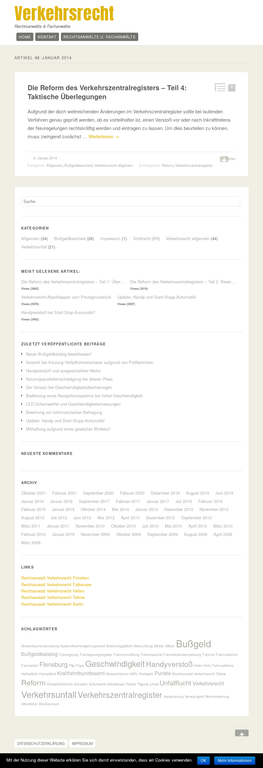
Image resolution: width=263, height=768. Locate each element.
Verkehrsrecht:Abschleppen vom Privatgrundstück (66, 297)
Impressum (110, 238)
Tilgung (142, 684)
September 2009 (162, 534)
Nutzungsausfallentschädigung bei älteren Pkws (69, 379)
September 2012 (196, 517)
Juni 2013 (82, 517)
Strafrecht (142, 238)
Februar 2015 (33, 509)
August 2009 (195, 534)
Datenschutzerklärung (41, 743)
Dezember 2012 (160, 517)
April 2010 (197, 526)
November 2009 (95, 534)
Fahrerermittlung (127, 654)
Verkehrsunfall (34, 247)
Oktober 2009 (128, 534)
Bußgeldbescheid (78, 165)
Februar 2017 (128, 501)
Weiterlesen (104, 136)
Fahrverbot (29, 665)
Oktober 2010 (123, 526)
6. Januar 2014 (45, 157)
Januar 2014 (146, 509)
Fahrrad (208, 654)
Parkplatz (146, 673)
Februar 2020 (132, 493)
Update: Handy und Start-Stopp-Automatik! (156, 297)
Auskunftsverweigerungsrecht (82, 645)
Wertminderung (217, 696)
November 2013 (213, 509)
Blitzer (170, 645)
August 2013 (32, 517)
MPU (134, 673)
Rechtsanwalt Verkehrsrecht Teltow (53, 597)
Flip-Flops (76, 665)
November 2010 (90, 526)
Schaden (81, 684)
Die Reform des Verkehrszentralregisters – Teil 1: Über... (72, 282)
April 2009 (223, 534)
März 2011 (30, 526)
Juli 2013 (59, 517)
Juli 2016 (183, 501)
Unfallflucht (175, 682)
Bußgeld (193, 643)
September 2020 (98, 493)
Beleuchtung (143, 645)
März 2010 (223, 526)
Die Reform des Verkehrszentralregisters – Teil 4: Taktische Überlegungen (107, 92)
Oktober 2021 (33, 493)
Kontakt (47, 36)
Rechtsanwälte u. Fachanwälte (99, 36)
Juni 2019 (224, 493)
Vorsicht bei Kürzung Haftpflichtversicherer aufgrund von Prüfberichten (89, 362)
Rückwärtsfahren (60, 684)
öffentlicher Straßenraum (40, 703)
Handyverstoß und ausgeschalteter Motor (63, 371)
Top (237, 733)
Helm (198, 665)
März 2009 (30, 542)
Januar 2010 (63, 534)
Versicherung (173, 696)
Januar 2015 (63, 509)
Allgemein (55, 165)
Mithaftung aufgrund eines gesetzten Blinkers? (68, 429)
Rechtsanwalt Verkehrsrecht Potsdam (55, 578)
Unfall (154, 684)
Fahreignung (69, 654)
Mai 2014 (120, 509)
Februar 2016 (210, 501)
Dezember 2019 (165, 493)
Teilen (230, 158)
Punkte (163, 673)
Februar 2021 (64, 493)
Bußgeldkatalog (39, 654)
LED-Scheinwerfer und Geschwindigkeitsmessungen (73, 404)
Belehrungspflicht (119, 645)
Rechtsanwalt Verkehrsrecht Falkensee (56, 584)
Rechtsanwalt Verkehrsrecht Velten (52, 591)
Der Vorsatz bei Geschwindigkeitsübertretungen (69, 387)
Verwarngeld (194, 696)
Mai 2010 (173, 526)
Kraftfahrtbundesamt (81, 673)
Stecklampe (116, 684)
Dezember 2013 (178, 509)
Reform (167, 165)
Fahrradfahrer (227, 654)
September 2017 (94, 501)
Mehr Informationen (235, 760)
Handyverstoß (169, 663)
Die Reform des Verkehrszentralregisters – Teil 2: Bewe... (182, 282)
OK (203, 760)
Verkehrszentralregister (194, 165)
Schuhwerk (97, 684)
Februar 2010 (33, 534)
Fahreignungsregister (96, 654)
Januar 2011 (58, 526)
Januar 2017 (158, 501)
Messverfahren (117, 673)
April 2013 (130, 517)
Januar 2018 (61, 501)
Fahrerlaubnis (151, 654)
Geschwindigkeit (115, 663)
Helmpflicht (47, 673)
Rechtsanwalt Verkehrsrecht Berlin (52, 604)
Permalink (219, 87)
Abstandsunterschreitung (40, 645)
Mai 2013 (106, 517)
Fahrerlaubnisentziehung (182, 654)
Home (25, 36)
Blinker (159, 645)
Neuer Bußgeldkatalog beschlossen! (58, 354)
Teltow (131, 684)
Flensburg (53, 664)
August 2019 (197, 493)
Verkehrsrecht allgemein (113, 165)
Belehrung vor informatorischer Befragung (64, 412)
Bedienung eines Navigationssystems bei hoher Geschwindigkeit (84, 395)
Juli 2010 (150, 526)
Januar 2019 (32, 501)
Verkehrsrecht (64, 13)
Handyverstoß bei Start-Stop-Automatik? (58, 312)
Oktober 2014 (93, 509)
